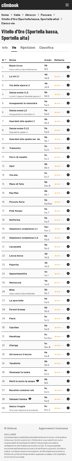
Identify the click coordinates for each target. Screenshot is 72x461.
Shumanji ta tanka (19, 372)
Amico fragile (17, 406)
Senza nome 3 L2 (19, 128)
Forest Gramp (17, 309)
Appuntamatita (18, 273)
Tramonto (15, 147)
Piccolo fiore (16, 201)
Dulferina (14, 219)
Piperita (14, 264)
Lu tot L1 (14, 76)
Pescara (46, 14)
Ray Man (14, 192)
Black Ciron (16, 65)
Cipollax (14, 327)
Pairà (12, 318)
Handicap (14, 336)
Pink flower (16, 210)
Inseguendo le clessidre (23, 103)
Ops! (12, 165)
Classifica (46, 47)
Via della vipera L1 (19, 85)
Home (5, 14)
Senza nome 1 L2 (18, 92)
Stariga (13, 345)
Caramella (15, 246)
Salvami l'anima (18, 399)
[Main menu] (67, 4)
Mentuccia (15, 282)
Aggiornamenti (47, 428)
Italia (17, 14)
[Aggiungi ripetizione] (68, 67)
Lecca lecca (16, 255)
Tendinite (14, 363)
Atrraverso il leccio (20, 354)
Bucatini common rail (21, 390)
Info (5, 47)
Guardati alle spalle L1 (22, 121)
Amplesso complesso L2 (23, 237)
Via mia (13, 174)
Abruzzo (30, 14)
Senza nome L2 (18, 110)
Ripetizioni (27, 47)
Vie (14, 47)
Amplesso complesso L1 (23, 228)
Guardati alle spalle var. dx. (25, 138)
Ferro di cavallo (18, 156)
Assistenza (62, 428)
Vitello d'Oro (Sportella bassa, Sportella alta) (30, 19)
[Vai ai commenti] (37, 381)
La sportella (16, 300)
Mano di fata (16, 183)
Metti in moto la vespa (22, 381)
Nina (12, 289)
